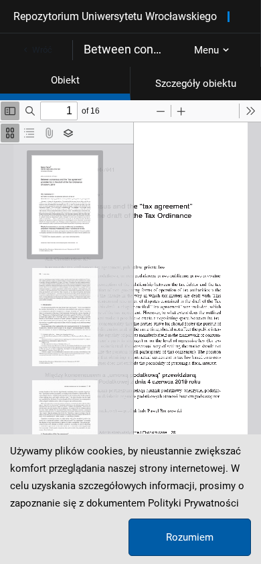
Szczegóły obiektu (195, 84)
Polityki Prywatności (193, 503)
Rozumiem (189, 537)
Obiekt (65, 80)
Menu (206, 50)
